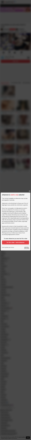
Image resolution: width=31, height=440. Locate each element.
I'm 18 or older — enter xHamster (15, 242)
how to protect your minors (8, 247)
